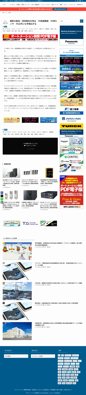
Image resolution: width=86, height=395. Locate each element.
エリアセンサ (7, 29)
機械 (16, 31)
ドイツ (72, 364)
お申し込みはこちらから (60, 9)
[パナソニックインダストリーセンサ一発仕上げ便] (71, 145)
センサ (23, 29)
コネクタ (67, 358)
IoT (62, 355)
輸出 (76, 380)
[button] (2, 192)
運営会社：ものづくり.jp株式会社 (40, 390)
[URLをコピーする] (2, 202)
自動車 (26, 31)
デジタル (31, 29)
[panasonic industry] (71, 45)
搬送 (64, 375)
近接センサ (31, 31)
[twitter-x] (76, 1)
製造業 (65, 380)
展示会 (73, 372)
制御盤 (70, 369)
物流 (68, 377)
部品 (64, 383)
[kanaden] (71, 72)
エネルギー (75, 355)
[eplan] (30, 122)
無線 (64, 377)
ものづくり (68, 355)
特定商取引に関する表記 (56, 390)
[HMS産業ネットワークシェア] (71, 171)
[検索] (82, 1)
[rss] (78, 1)
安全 (4, 31)
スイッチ (18, 29)
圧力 (55, 29)
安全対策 (8, 31)
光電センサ (41, 29)
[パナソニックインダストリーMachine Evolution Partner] (71, 137)
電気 (74, 383)
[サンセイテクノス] (71, 56)
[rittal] (71, 81)
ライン (60, 366)
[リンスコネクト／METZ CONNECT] (48, 226)
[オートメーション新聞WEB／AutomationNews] (4, 4)
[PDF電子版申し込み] (30, 41)
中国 (78, 366)
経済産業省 (74, 377)
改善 (68, 375)
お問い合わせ (67, 390)
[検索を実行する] (81, 21)
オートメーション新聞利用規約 (23, 390)
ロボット (36, 29)
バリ (78, 364)
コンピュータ (74, 358)
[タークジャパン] (71, 128)
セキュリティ (68, 361)
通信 (59, 383)
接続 (59, 375)
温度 (22, 31)
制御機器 (47, 29)
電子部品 (69, 383)
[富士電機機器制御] (71, 114)
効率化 (76, 369)
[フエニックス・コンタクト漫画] (12, 226)
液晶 (19, 31)
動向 (59, 372)
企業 (59, 369)
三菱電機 (72, 366)
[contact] (80, 1)
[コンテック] (71, 163)
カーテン (13, 29)
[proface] (48, 122)
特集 (5, 26)
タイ (27, 29)
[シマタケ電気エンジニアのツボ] (12, 122)
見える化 (71, 380)
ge (59, 355)
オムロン (60, 358)
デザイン (60, 364)
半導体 (51, 29)
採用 (12, 31)
